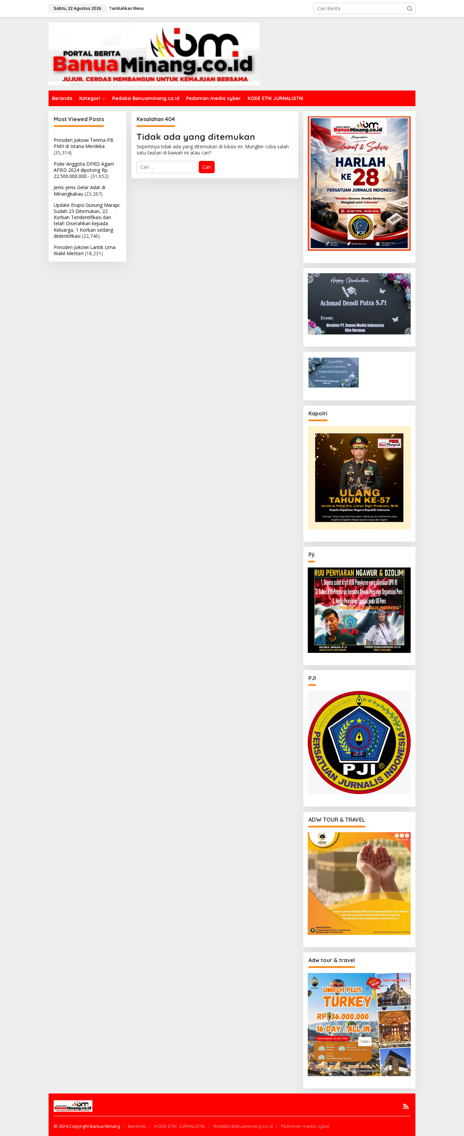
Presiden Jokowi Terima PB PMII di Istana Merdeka (83, 143)
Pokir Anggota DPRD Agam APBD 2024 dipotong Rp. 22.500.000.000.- (84, 170)
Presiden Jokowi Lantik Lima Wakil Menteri (84, 250)
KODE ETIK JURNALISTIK (179, 1126)
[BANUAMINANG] (154, 53)
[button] (409, 8)
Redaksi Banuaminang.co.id (243, 1126)
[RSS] (405, 1106)
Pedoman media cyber (305, 1126)
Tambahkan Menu (126, 8)
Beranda (137, 1126)
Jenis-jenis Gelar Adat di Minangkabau (79, 190)
